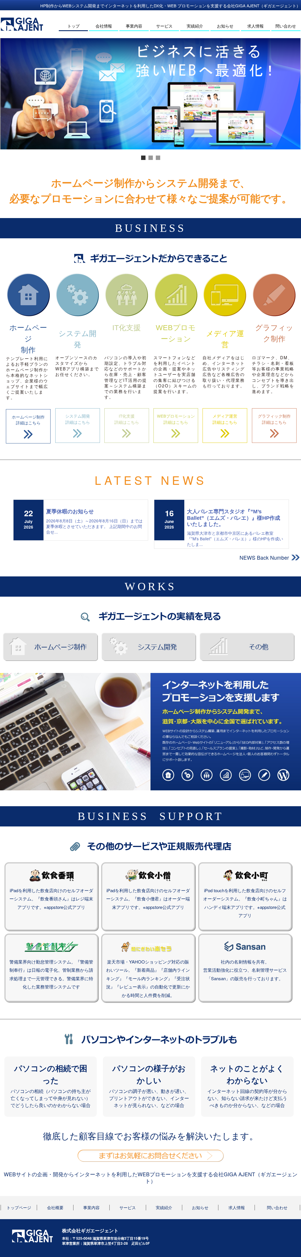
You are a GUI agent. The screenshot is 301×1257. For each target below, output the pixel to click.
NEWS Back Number (264, 557)
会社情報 (104, 26)
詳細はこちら (28, 420)
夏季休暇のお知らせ (70, 511)
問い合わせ (285, 26)
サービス (164, 26)
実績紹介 (195, 26)
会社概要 (55, 1207)
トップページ (18, 1207)
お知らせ (225, 26)
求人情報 (255, 26)
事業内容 (134, 26)
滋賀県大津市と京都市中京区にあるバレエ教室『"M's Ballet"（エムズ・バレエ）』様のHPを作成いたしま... (235, 538)
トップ (73, 26)
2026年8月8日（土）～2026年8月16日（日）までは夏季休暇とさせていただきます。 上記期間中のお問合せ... (94, 526)
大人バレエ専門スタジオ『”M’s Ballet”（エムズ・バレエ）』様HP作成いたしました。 (233, 518)
